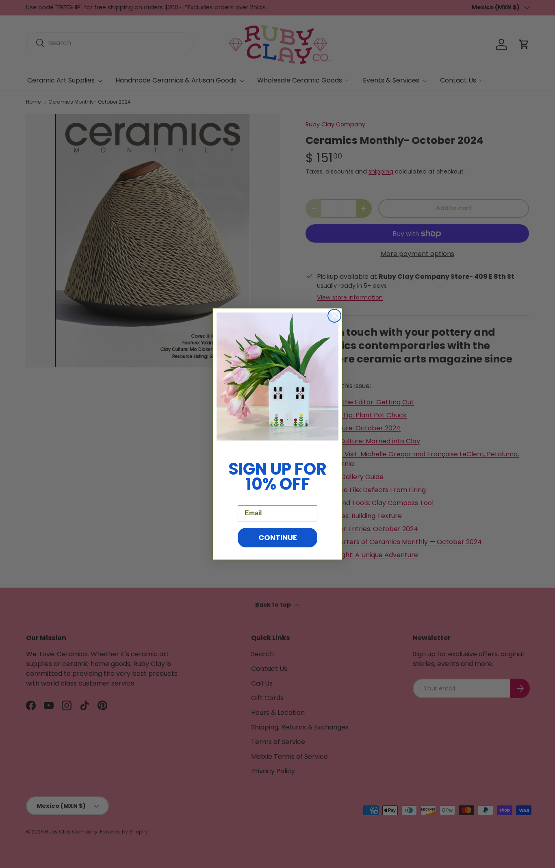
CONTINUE (277, 537)
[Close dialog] (334, 315)
